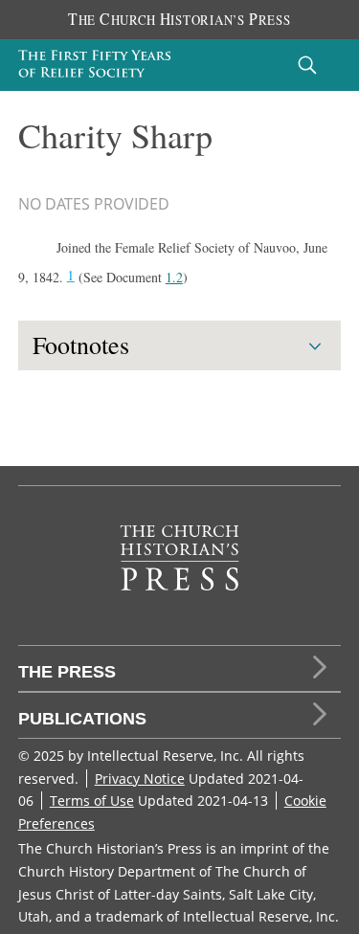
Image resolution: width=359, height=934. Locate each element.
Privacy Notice (140, 778)
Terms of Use (92, 800)
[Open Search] (307, 64)
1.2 (174, 277)
